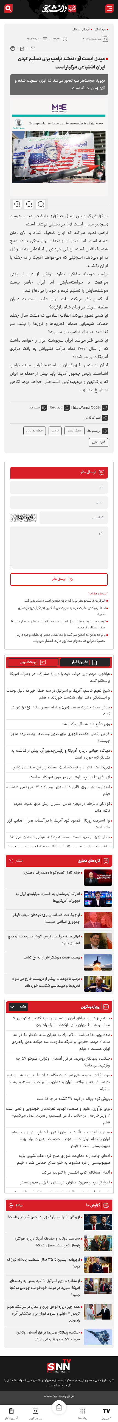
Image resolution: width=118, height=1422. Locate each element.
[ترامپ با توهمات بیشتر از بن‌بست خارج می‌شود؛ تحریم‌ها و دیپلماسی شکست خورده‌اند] (98, 984)
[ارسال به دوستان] (33, 48)
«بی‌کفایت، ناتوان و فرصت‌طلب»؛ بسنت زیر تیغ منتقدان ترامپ (61, 767)
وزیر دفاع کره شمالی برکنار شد (85, 724)
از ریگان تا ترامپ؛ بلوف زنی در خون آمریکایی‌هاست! (69, 777)
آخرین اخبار (80, 662)
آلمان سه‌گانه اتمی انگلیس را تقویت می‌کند (75, 1172)
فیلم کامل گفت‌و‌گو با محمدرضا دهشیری (51, 872)
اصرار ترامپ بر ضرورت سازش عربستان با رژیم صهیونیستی (64, 1182)
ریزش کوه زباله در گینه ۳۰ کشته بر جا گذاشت (73, 1099)
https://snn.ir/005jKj (87, 408)
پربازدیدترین (35, 1418)
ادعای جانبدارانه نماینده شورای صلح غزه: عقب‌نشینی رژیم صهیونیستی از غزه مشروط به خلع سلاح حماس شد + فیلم (63, 1159)
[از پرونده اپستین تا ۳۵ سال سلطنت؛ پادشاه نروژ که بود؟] (98, 1265)
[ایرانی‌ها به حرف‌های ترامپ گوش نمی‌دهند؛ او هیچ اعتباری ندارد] (98, 941)
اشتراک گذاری (93, 418)
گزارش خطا (56, 407)
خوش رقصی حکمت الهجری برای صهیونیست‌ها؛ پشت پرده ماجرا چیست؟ (60, 738)
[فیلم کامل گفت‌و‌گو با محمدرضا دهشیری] (98, 877)
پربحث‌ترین (28, 662)
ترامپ (55, 431)
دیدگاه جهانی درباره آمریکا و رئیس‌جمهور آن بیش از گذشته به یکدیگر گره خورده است (60, 754)
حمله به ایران (34, 431)
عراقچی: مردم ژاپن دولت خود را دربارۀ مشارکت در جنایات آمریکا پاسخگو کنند (60, 678)
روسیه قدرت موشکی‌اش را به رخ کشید (52, 957)
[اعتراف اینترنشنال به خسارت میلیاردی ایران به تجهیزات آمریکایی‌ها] (98, 899)
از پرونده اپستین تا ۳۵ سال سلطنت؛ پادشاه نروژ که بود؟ (43, 1263)
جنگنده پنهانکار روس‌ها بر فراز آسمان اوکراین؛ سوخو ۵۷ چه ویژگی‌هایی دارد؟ (63, 1062)
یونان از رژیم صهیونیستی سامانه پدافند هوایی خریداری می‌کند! (60, 837)
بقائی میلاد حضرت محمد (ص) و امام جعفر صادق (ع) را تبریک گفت (61, 711)
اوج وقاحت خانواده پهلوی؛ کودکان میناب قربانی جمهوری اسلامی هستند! (46, 918)
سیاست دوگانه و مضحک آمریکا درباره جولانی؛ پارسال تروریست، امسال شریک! (47, 1242)
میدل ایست (75, 431)
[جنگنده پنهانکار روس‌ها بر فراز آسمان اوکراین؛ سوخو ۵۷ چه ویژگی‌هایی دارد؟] (98, 1337)
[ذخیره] (23, 48)
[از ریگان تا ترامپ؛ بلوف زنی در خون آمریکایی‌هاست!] (98, 1222)
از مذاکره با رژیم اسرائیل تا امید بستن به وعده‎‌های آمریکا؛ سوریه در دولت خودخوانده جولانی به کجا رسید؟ (44, 1288)
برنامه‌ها (82, 1418)
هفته (23, 1007)
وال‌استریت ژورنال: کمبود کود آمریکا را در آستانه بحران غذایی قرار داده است (59, 824)
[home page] (59, 1407)
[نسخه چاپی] (12, 48)
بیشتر (16, 860)
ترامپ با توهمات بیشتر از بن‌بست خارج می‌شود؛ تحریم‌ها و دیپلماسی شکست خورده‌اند (46, 982)
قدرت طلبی (98, 442)
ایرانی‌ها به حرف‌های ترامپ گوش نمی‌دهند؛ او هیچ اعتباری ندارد (44, 940)
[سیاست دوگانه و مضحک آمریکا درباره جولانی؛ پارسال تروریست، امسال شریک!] (98, 1243)
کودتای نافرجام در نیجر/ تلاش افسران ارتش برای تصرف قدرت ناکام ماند (62, 807)
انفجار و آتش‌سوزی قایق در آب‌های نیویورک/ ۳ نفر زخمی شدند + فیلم (58, 791)
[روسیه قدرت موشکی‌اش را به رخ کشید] (98, 962)
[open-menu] (109, 8)
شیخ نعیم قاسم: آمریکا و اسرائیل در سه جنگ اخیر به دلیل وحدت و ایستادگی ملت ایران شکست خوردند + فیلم (58, 694)
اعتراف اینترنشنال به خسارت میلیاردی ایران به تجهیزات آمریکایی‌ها (48, 897)
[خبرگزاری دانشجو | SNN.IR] (59, 8)
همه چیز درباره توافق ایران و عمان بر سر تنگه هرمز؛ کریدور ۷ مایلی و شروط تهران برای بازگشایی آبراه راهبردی (61, 1022)
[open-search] (8, 8)
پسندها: (35, 408)
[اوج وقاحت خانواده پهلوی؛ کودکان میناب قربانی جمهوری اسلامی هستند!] (98, 920)
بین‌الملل (100, 30)
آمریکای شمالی (81, 30)
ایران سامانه (50, 1396)
